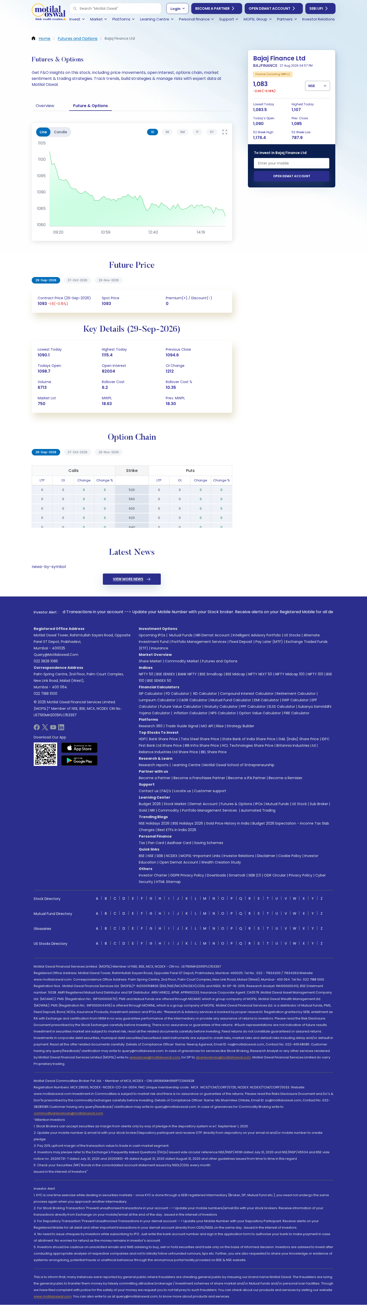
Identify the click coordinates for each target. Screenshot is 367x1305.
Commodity (168, 810)
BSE (142, 855)
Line (43, 132)
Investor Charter (153, 875)
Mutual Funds (180, 635)
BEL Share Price (214, 751)
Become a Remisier (285, 777)
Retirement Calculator (296, 693)
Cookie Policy (289, 855)
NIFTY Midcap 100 (290, 674)
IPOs (259, 803)
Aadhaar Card (179, 842)
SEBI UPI (316, 8)
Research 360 (151, 726)
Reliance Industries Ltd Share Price (168, 751)
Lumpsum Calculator (157, 700)
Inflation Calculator (190, 713)
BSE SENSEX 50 (159, 680)
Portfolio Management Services (199, 641)
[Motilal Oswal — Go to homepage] (48, 12)
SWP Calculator (295, 700)
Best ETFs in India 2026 (177, 829)
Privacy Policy (300, 875)
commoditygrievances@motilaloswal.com (68, 1113)
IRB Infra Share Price (202, 745)
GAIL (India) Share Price (298, 738)
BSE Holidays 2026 (188, 823)
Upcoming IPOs (152, 635)
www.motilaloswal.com (53, 1296)
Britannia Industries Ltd (296, 745)
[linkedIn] (61, 729)
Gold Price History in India (227, 823)
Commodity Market (182, 661)
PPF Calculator (253, 706)
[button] (74, 8)
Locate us (182, 790)
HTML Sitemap (168, 881)
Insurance (159, 648)
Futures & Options (236, 803)
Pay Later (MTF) (269, 641)
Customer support (210, 790)
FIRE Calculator (296, 713)
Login (176, 8)
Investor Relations (238, 855)
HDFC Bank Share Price (158, 738)
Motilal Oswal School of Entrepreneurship (238, 764)
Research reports (154, 764)
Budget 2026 (150, 803)
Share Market (150, 661)
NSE (151, 855)
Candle (60, 132)
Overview (45, 106)
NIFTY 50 (146, 674)
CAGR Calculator (193, 700)
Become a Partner (212, 8)
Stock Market (175, 803)
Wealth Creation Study (221, 862)
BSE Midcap (235, 674)
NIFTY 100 (315, 674)
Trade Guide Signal (182, 726)
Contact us (149, 790)
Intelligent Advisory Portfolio (257, 635)
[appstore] (79, 747)
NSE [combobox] (311, 85)
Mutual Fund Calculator (230, 700)
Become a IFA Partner (247, 777)
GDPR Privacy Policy (187, 875)
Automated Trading (258, 810)
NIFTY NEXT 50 (260, 674)
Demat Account (203, 803)
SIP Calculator (151, 693)
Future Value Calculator (180, 706)
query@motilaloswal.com (56, 654)
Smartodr (237, 875)
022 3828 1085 (46, 661)
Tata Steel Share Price (200, 738)
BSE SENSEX (165, 674)
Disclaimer (266, 855)
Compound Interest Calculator (247, 693)
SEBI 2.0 (254, 875)
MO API (207, 726)
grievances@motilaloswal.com (154, 1057)
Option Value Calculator (260, 713)
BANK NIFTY (187, 674)
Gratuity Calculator (221, 706)
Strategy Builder (240, 726)
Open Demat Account (269, 8)
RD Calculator (204, 693)
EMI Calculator (266, 700)
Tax (142, 842)
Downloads (216, 875)
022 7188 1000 (45, 693)
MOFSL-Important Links (200, 855)
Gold (143, 810)
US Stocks (292, 635)
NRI (152, 810)
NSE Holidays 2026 (154, 823)
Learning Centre (186, 764)
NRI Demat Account (212, 635)
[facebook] (37, 729)
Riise (220, 726)
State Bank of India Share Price (248, 738)
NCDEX (172, 855)
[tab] (152, 132)
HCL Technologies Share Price (247, 745)
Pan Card (156, 842)
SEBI (160, 855)
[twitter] (45, 729)
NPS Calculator (223, 713)
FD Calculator (177, 693)
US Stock (299, 803)
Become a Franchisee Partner (199, 777)
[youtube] (53, 729)
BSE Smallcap (211, 674)
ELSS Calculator (282, 706)
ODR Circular (275, 875)
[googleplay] (79, 760)
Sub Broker (319, 803)
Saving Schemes (208, 842)
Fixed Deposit (240, 641)
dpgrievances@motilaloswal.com (223, 1057)
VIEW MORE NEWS (128, 579)
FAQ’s (166, 790)
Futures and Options (219, 661)
